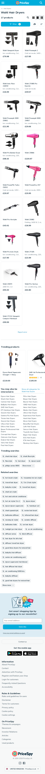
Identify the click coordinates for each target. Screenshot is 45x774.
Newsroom (6, 728)
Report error (22, 332)
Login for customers (10, 679)
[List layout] (38, 18)
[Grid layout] (33, 18)
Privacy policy (8, 707)
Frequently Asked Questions (14, 683)
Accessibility (7, 687)
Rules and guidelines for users (14, 696)
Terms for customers (10, 704)
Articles (5, 735)
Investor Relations (9, 732)
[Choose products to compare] (34, 24)
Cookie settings (8, 715)
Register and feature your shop (15, 676)
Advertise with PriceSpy (12, 672)
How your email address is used (14, 633)
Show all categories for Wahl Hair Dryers (31, 390)
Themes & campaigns (11, 724)
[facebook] (24, 763)
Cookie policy (7, 711)
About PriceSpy (8, 664)
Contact (5, 668)
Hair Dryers (7, 8)
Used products (8, 743)
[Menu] (3, 3)
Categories (6, 739)
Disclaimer (6, 700)
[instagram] (20, 763)
